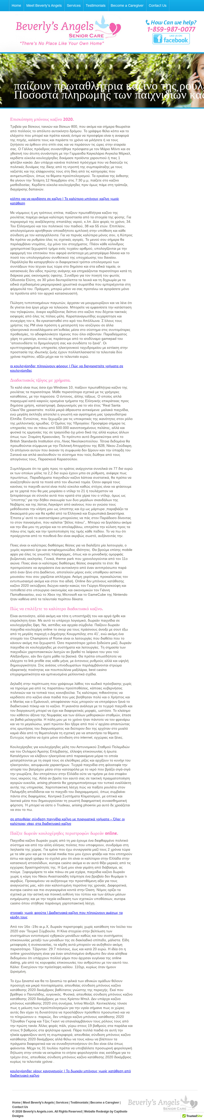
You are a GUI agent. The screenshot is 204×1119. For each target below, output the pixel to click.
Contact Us (157, 5)
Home (16, 5)
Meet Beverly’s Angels (44, 5)
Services (74, 5)
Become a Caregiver (127, 5)
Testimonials (95, 5)
